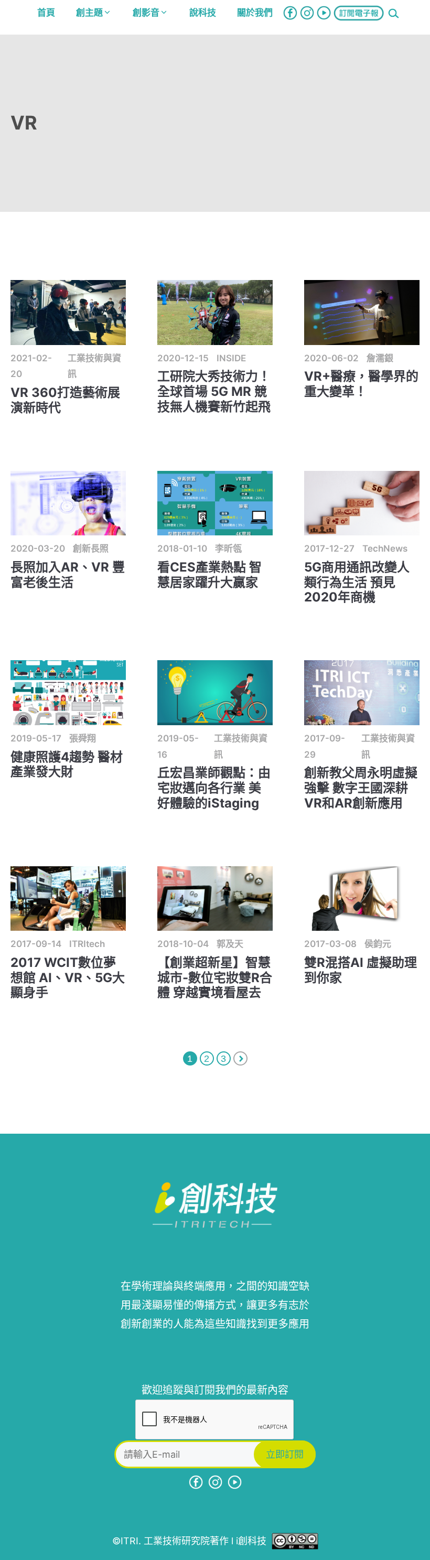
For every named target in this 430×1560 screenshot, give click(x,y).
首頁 (46, 12)
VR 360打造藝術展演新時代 (65, 400)
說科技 (202, 12)
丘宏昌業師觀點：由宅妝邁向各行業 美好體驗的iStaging (214, 788)
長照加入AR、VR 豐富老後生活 (67, 575)
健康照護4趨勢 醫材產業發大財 (66, 764)
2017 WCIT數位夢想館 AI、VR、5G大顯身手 (67, 977)
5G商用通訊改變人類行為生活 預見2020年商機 (357, 582)
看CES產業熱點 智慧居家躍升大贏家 (209, 575)
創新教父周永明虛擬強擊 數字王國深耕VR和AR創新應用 (360, 788)
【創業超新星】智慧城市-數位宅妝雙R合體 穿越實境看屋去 (214, 977)
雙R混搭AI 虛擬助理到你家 (360, 970)
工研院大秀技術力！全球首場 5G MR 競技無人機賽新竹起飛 (214, 391)
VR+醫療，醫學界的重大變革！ (361, 384)
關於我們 (255, 12)
